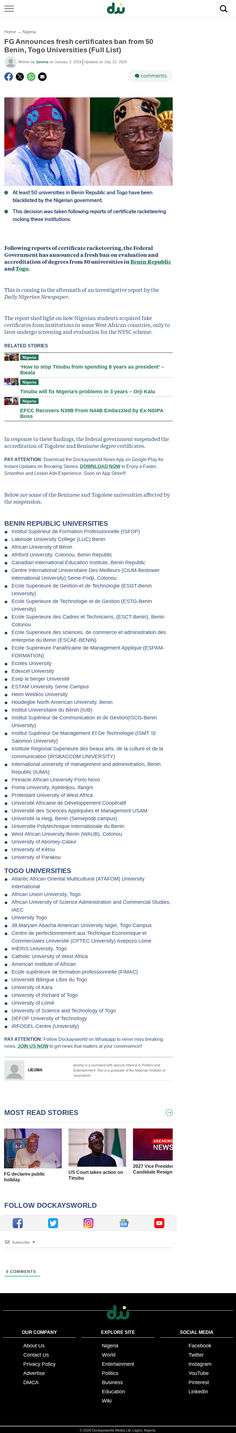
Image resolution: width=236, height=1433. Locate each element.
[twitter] (53, 1223)
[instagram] (88, 1223)
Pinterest (199, 1382)
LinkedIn (198, 1392)
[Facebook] (8, 76)
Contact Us (36, 1355)
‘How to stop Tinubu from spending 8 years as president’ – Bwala (92, 369)
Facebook (200, 1346)
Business (112, 1382)
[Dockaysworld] (118, 8)
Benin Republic (150, 261)
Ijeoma (43, 62)
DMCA (31, 1382)
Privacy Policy (39, 1364)
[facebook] (18, 1223)
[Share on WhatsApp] (31, 76)
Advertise (34, 1373)
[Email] (42, 76)
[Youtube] (159, 1223)
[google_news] (124, 1223)
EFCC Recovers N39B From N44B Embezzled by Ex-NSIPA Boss (91, 413)
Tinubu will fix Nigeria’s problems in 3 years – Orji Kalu (87, 391)
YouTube (199, 1373)
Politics (110, 1373)
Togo (22, 268)
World (108, 1355)
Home (10, 31)
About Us (34, 1346)
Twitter (196, 1355)
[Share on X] (20, 76)
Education (113, 1392)
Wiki (107, 1401)
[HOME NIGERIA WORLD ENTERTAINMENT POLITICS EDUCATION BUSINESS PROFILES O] (118, 9)
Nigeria (29, 31)
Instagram (200, 1364)
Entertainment (118, 1364)
